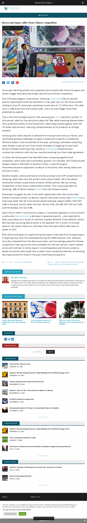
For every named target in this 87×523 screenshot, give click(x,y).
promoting (51, 149)
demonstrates (22, 216)
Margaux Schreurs (19, 277)
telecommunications (69, 264)
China (57, 262)
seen (57, 117)
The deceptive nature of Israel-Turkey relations (41, 321)
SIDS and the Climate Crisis (20, 364)
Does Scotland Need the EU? (21, 476)
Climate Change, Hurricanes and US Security (27, 382)
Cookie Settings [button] (10, 514)
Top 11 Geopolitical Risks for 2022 (23, 438)
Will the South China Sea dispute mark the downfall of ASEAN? (71, 322)
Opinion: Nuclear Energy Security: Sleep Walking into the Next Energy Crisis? (39, 373)
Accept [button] (22, 514)
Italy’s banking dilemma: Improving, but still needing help (13, 322)
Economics (28, 262)
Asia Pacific (19, 262)
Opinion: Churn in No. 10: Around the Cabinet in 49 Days (31, 390)
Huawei (81, 262)
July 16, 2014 (81, 82)
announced (55, 98)
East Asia (74, 262)
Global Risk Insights (43, 2)
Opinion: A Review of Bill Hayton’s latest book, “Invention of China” (36, 467)
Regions (44, 15)
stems (38, 189)
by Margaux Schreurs (68, 82)
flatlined (75, 197)
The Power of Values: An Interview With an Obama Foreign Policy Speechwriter (40, 446)
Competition (65, 262)
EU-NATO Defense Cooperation (22, 399)
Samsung (56, 264)
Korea (50, 264)
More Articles (43, 417)
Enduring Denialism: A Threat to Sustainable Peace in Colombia (34, 408)
